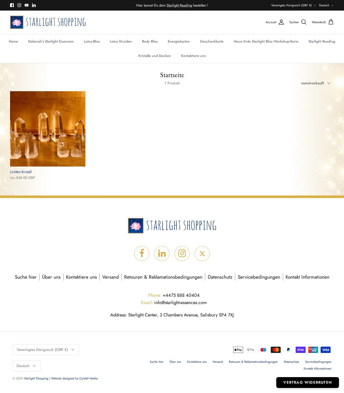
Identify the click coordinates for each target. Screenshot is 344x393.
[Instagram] (19, 5)
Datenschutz (220, 277)
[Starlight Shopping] (48, 22)
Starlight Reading (321, 41)
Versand (110, 277)
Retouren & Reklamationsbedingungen (163, 277)
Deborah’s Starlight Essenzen (51, 41)
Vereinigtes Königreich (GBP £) (291, 5)
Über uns (51, 277)
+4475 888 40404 (174, 295)
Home (13, 41)
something (176, 7)
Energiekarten (179, 41)
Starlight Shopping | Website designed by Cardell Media (61, 378)
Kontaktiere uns (193, 55)
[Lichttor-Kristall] (47, 129)
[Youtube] (26, 5)
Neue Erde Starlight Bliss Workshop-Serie (266, 41)
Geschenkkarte (212, 41)
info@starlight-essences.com (174, 302)
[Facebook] (12, 5)
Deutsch (324, 5)
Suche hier (26, 277)
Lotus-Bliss (92, 41)
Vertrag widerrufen (307, 382)
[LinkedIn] (34, 5)
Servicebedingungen (259, 277)
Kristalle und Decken (155, 55)
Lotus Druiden (121, 41)
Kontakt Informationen (307, 277)
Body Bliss (150, 41)
